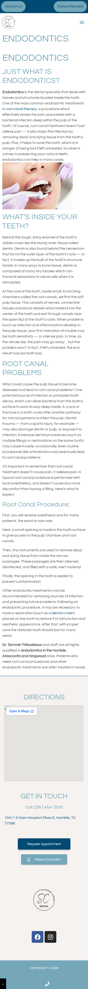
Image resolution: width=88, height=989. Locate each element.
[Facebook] (37, 937)
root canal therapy (21, 109)
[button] (81, 22)
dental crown (63, 613)
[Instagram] (50, 937)
